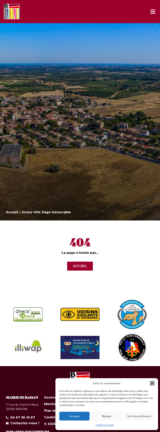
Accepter (74, 416)
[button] (152, 383)
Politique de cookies (105, 425)
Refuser (106, 416)
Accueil (12, 212)
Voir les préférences (139, 416)
